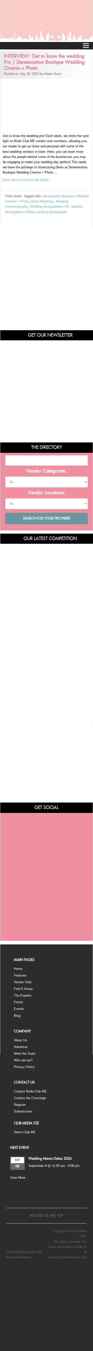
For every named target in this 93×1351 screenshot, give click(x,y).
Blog (17, 1016)
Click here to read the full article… (27, 180)
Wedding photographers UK (49, 206)
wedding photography (52, 212)
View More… (19, 1177)
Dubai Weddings (42, 201)
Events (19, 1009)
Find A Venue (23, 989)
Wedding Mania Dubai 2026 (50, 1159)
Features (20, 975)
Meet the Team (24, 1053)
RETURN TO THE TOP (46, 1216)
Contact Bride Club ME (30, 1091)
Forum (18, 1002)
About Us (20, 1040)
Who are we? (23, 1060)
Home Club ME (25, 1132)
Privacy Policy (24, 1067)
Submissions (23, 1111)
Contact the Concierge (30, 1098)
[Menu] (85, 45)
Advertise (21, 1047)
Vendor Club (22, 982)
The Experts (22, 995)
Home (18, 969)
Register (20, 1105)
